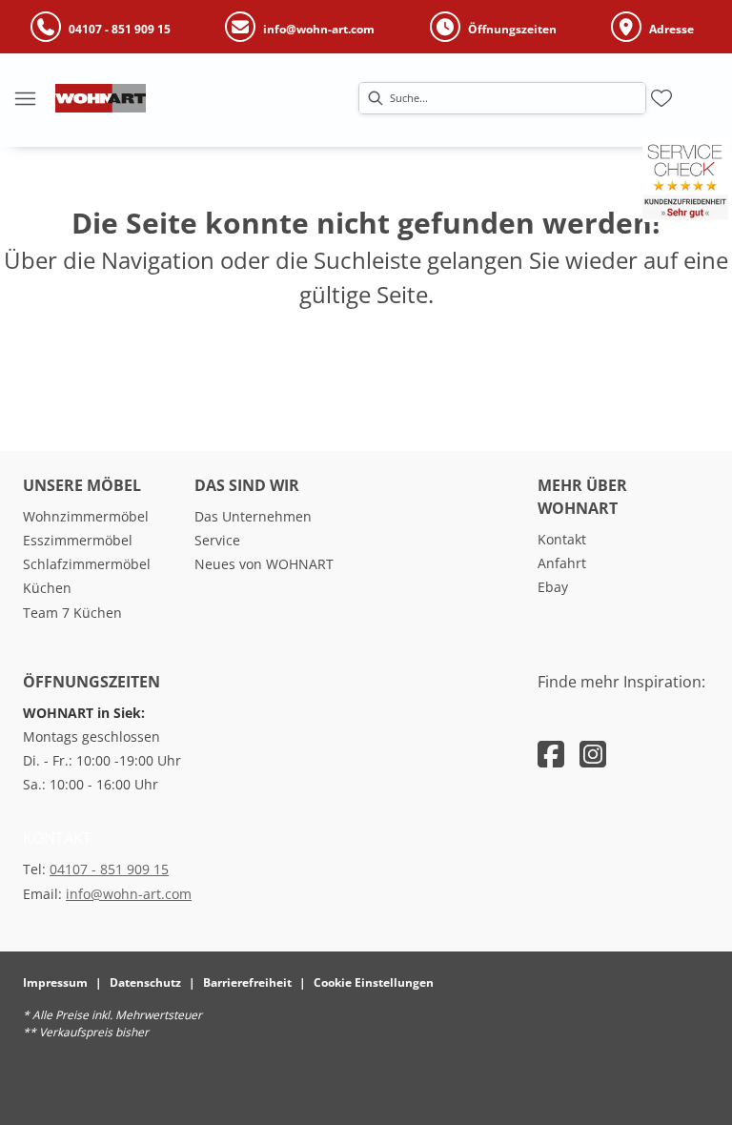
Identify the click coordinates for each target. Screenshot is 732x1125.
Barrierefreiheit (247, 982)
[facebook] (551, 753)
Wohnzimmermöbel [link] (86, 516)
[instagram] (593, 753)
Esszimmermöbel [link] (77, 540)
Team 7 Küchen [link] (72, 612)
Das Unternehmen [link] (253, 516)
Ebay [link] (553, 587)
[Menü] (25, 98)
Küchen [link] (47, 588)
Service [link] (217, 540)
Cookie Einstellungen (374, 982)
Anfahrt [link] (562, 563)
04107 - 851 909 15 (109, 869)
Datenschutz (145, 982)
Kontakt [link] (562, 539)
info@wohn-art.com (129, 894)
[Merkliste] (661, 98)
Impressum (55, 982)
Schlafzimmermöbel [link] (87, 564)
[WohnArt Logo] (100, 98)
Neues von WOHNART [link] (264, 564)
